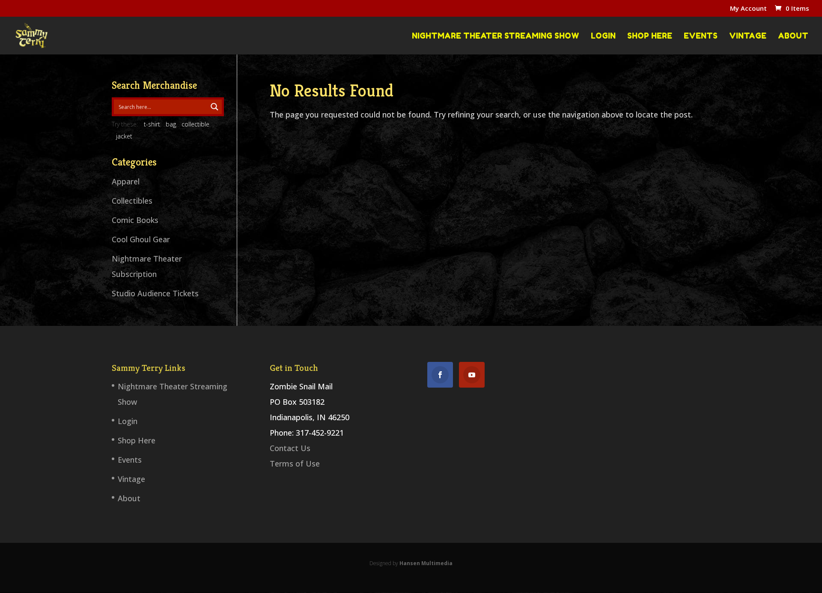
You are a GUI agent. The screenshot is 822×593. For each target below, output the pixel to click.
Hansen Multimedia (426, 563)
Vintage (747, 36)
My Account (748, 8)
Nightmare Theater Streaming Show (495, 36)
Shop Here (649, 36)
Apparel (126, 181)
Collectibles (132, 201)
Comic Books (135, 220)
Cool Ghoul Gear (141, 239)
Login (603, 36)
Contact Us (290, 448)
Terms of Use (295, 463)
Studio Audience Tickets (155, 293)
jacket (124, 136)
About (793, 36)
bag (171, 124)
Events (701, 36)
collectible (195, 124)
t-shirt (152, 124)
